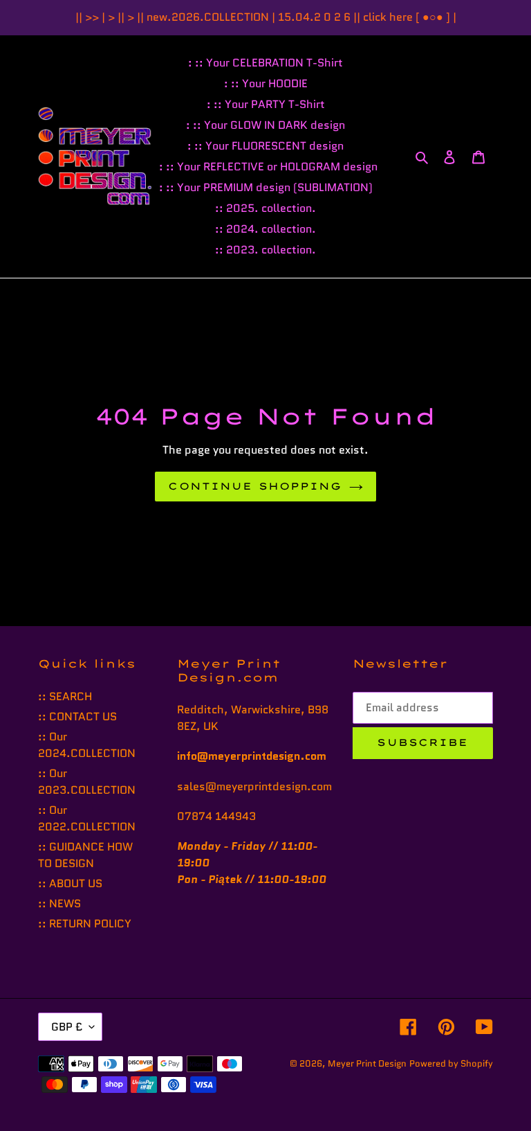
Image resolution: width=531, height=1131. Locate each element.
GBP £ (66, 1027)
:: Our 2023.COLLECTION (87, 781)
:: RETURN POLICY (84, 924)
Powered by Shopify (451, 1063)
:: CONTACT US (77, 716)
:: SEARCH (65, 696)
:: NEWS (59, 903)
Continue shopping (255, 486)
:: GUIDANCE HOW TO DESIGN (85, 855)
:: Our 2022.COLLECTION (87, 818)
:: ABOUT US (70, 883)
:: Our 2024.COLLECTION (87, 745)
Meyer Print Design (367, 1063)
